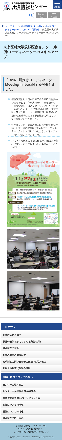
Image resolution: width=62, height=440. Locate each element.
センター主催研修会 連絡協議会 (19, 391)
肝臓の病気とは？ (12, 334)
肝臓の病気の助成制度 (14, 354)
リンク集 (17, 431)
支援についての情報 (13, 404)
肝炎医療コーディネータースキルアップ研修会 (32, 28)
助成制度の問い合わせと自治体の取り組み (25, 361)
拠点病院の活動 (11, 348)
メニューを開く (57, 5)
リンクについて (30, 431)
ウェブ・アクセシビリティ (30, 428)
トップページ (12, 26)
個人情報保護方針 (23, 426)
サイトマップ (39, 426)
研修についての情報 (13, 411)
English (41, 15)
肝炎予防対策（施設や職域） (18, 368)
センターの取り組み (13, 384)
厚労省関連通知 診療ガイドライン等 (21, 398)
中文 (54, 15)
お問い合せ (44, 431)
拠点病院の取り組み (31, 26)
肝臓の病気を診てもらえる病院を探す (22, 341)
